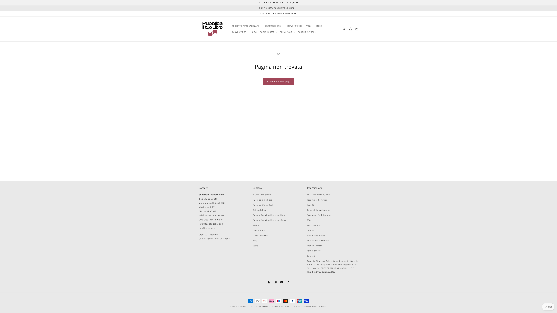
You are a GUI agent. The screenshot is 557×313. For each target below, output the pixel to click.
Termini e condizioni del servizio (305, 306)
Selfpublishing (259, 210)
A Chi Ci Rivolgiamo (262, 194)
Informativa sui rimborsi (258, 306)
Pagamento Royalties (317, 200)
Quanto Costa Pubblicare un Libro (269, 215)
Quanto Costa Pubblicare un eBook (269, 220)
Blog (255, 240)
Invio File (311, 205)
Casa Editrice (259, 230)
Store (255, 245)
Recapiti (324, 306)
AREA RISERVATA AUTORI (318, 194)
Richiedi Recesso (315, 245)
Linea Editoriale (260, 235)
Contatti (311, 256)
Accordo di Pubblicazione (319, 215)
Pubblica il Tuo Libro (262, 200)
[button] (246, 26)
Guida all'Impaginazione (318, 210)
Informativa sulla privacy (281, 306)
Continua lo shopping (278, 81)
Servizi (256, 225)
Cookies (310, 230)
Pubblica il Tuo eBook (263, 205)
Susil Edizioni (241, 306)
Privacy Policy (313, 225)
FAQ (309, 220)
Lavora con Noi (314, 250)
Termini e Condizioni (316, 235)
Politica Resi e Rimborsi (318, 240)
